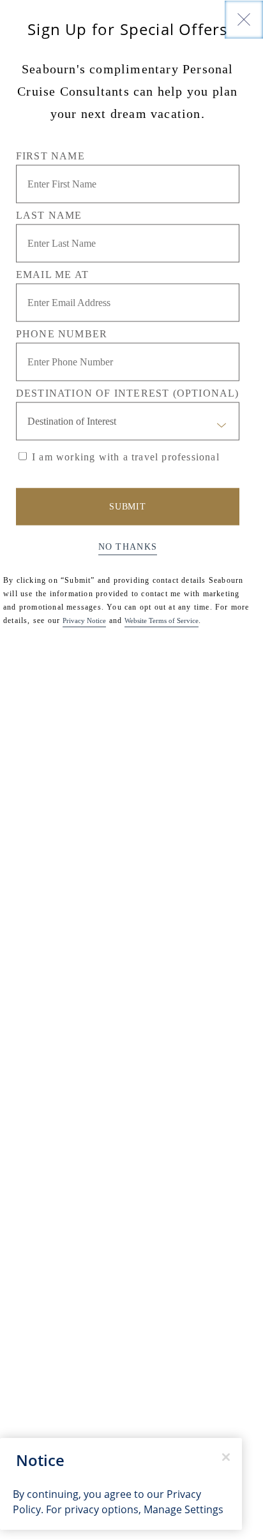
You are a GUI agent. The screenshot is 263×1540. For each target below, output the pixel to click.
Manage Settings (183, 1509)
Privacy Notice (84, 620)
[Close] (244, 19)
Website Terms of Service (161, 620)
